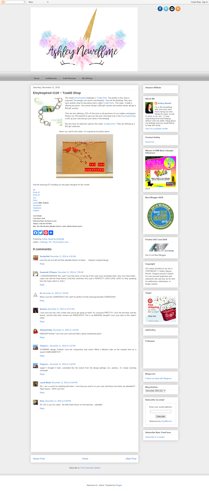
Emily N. (36, 195)
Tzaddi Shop (102, 98)
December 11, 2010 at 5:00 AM (63, 256)
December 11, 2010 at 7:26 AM (55, 293)
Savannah (37, 205)
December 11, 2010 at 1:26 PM (65, 330)
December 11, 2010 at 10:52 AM (61, 309)
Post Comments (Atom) (90, 468)
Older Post (131, 458)
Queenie (43, 309)
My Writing (87, 78)
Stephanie (37, 208)
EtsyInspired (80, 98)
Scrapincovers (110, 124)
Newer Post (39, 458)
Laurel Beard (45, 383)
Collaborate (51, 78)
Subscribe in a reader (155, 437)
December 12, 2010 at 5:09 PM (58, 401)
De (34, 190)
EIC (50, 242)
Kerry (35, 200)
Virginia (36, 210)
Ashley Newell (164, 103)
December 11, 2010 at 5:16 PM (62, 346)
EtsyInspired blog (128, 116)
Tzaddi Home (108, 103)
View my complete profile (156, 128)
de (41, 293)
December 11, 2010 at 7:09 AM (70, 272)
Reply (42, 264)
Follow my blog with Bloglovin (158, 378)
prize (67, 242)
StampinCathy (46, 330)
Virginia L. (44, 346)
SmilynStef (44, 256)
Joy (34, 198)
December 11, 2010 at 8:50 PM (64, 383)
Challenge (44, 242)
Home (36, 78)
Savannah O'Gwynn (48, 272)
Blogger (119, 485)
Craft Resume (69, 78)
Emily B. (36, 192)
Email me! (149, 142)
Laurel (35, 203)
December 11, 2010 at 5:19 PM (62, 364)
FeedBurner (166, 421)
